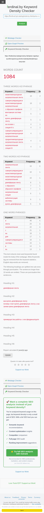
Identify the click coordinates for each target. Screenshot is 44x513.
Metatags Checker (14, 38)
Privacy (23, 497)
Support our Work (22, 370)
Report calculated (15, 350)
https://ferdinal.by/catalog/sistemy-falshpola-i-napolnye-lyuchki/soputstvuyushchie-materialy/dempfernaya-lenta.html (22, 58)
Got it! (22, 510)
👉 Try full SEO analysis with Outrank (22, 452)
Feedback (15, 497)
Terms (30, 497)
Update (8, 355)
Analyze (22, 23)
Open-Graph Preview (16, 44)
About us (7, 497)
